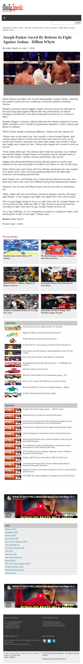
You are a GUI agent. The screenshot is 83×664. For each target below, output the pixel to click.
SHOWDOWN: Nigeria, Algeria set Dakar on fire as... (19, 284)
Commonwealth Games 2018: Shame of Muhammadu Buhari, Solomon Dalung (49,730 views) (46, 464)
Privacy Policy (14, 653)
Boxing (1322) (10, 535)
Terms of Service (26, 653)
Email (45, 655)
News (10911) (10, 561)
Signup (12, 657)
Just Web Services (59, 659)
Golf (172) (9, 551)
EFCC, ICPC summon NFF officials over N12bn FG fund (44, 381)
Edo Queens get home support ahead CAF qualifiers (43, 327)
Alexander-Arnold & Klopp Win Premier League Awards (55, 311)
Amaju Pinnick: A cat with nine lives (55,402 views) (42, 415)
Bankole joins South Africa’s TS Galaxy (18, 257)
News (21, 28)
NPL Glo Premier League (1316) (17, 564)
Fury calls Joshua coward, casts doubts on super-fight (43, 357)
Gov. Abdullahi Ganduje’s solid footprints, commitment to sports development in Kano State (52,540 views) (47, 446)
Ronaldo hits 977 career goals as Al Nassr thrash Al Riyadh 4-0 (47, 345)
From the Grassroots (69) (14, 548)
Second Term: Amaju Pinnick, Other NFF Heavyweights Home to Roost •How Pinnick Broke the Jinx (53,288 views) (47, 422)
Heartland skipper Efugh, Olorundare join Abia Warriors (58, 257)
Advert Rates (16, 655)
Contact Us (7, 655)
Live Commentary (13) (13, 557)
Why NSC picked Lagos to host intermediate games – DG (45, 375)
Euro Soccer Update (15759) (16, 542)
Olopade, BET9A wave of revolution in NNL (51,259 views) (45, 457)
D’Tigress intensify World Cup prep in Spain (39, 393)
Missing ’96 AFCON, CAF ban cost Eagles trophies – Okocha (46, 387)
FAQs (7, 653)
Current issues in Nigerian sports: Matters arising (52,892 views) (47, 427)
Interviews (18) (10, 554)
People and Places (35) (14, 567)
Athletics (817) (10, 529)
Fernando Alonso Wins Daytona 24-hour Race (57, 284)
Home (15, 28)
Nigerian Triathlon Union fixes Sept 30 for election (42, 333)
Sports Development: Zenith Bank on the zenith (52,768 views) (46, 433)
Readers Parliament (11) (14, 570)
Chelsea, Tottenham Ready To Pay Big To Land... (21, 311)
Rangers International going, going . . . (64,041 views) (43, 409)
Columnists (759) (11, 539)
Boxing (28, 28)
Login (6, 657)
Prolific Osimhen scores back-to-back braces (40, 339)
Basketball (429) (11, 532)
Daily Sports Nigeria (56, 653)
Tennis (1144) (10, 573)
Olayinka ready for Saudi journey (35, 369)
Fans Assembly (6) (12, 545)
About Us (37, 653)
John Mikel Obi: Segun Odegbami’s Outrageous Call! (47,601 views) (49, 476)
